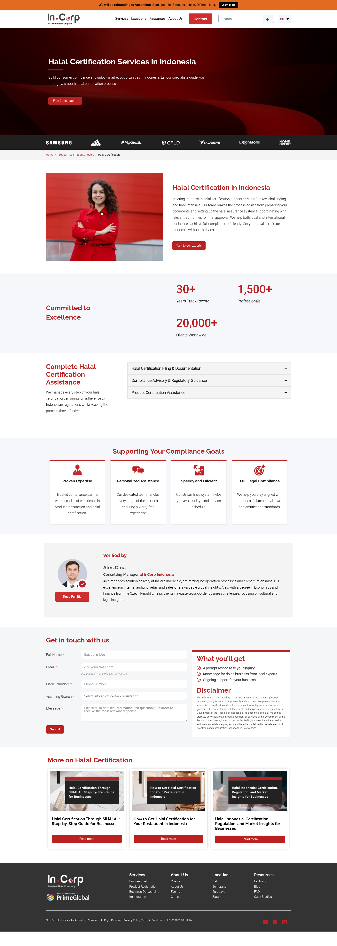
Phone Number (57, 684)
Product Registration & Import (76, 154)
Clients (175, 881)
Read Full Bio (72, 596)
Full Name (54, 655)
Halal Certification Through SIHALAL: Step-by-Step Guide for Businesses (86, 821)
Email (50, 667)
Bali (215, 881)
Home (49, 154)
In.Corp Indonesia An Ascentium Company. (74, 920)
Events (175, 892)
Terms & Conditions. (153, 920)
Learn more (228, 4)
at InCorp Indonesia (157, 574)
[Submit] (268, 18)
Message (53, 708)
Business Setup (139, 881)
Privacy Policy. (132, 920)
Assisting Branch (59, 697)
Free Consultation (65, 100)
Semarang (219, 886)
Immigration (137, 897)
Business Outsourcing (144, 892)
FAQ (257, 892)
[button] (284, 18)
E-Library (260, 881)
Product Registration (143, 886)
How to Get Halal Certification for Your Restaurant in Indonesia (164, 821)
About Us (177, 886)
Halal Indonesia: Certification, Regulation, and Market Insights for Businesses (247, 823)
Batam (217, 897)
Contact (200, 18)
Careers (176, 897)
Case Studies (263, 897)
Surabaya (218, 892)
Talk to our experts (189, 245)
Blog (257, 886)
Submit (55, 729)
